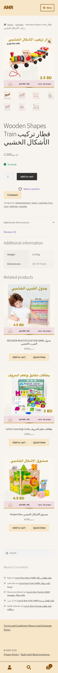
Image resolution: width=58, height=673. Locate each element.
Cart (45, 664)
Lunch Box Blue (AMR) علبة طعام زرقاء (33, 577)
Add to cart (26, 176)
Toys (6, 206)
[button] (49, 41)
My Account (9, 667)
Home (10, 24)
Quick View (39, 357)
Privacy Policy (11, 654)
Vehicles (14, 206)
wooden (19, 24)
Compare (12, 194)
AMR (8, 7)
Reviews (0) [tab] (10, 232)
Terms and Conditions (16, 625)
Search (29, 667)
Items (34, 202)
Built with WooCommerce (35, 654)
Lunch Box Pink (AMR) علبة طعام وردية (35, 600)
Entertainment (22, 202)
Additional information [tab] (16, 222)
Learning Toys (45, 202)
